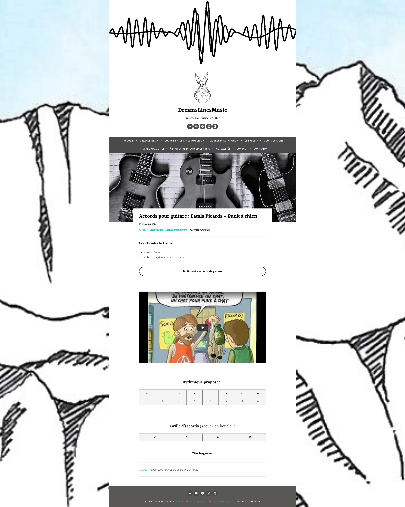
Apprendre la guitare (177, 229)
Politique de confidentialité (218, 502)
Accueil (129, 140)
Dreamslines (148, 140)
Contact (242, 148)
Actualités (223, 148)
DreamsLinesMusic (202, 110)
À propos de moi (153, 148)
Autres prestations (223, 140)
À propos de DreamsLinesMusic (190, 148)
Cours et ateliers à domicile (183, 140)
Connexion (261, 148)
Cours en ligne (274, 140)
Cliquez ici (144, 469)
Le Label (250, 140)
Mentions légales (189, 502)
